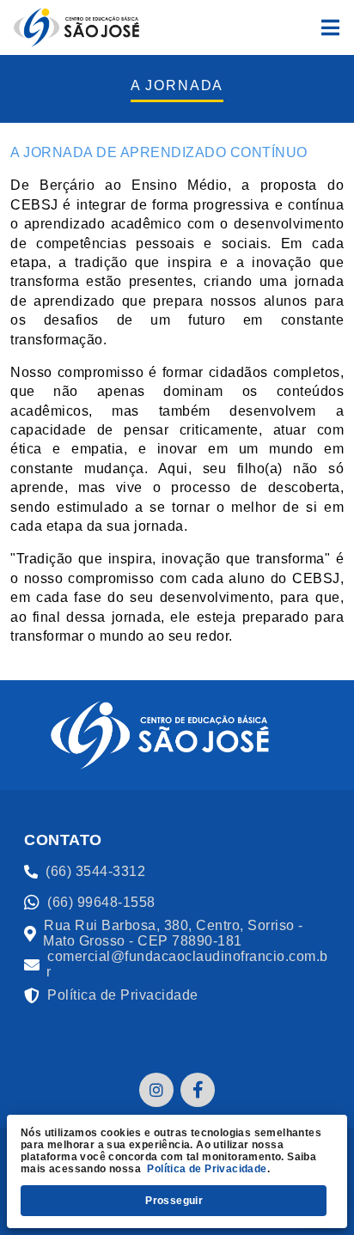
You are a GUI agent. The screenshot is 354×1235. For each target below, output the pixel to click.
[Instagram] (156, 1090)
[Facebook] (197, 1090)
